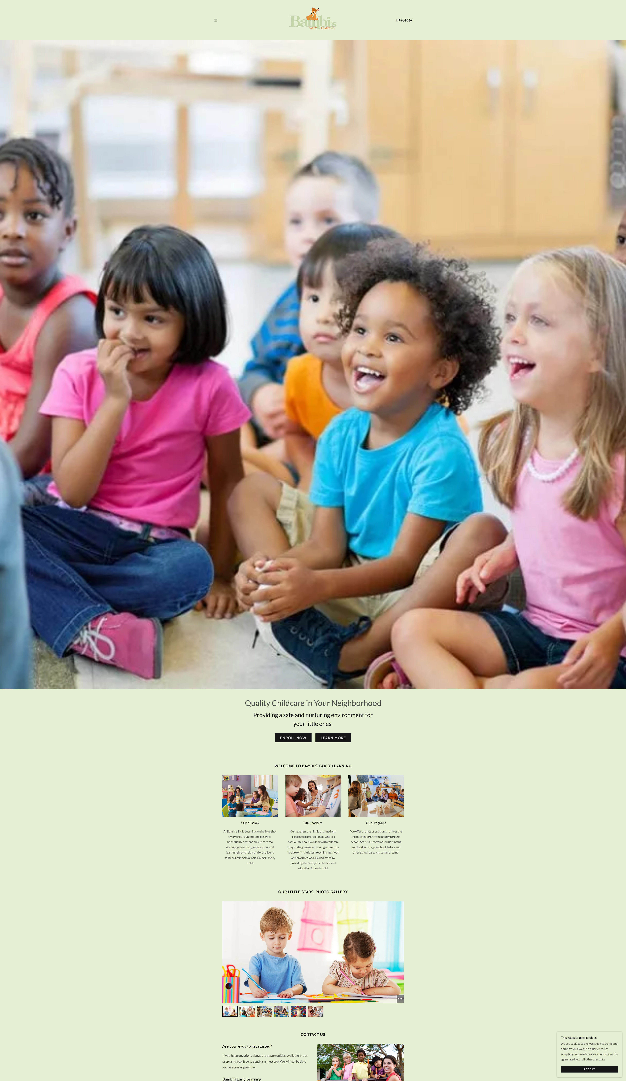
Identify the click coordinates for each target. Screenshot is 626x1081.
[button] (216, 20)
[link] (313, 20)
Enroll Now (293, 738)
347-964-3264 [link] (404, 20)
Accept (589, 1069)
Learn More (333, 738)
